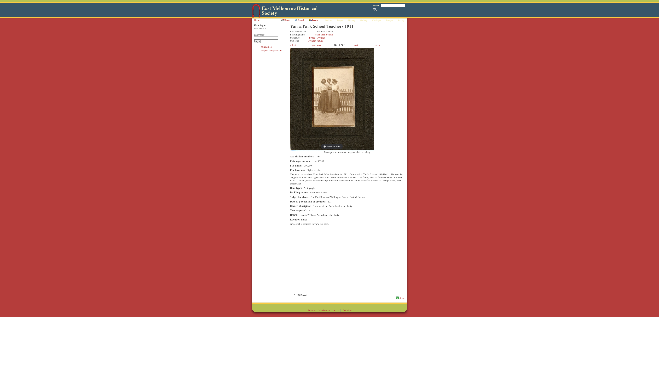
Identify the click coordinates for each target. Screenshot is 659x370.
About (336, 310)
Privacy (311, 310)
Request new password (271, 50)
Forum (315, 20)
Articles (328, 20)
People (340, 20)
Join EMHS (266, 46)
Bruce (312, 37)
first (294, 45)
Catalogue (376, 20)
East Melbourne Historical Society (290, 10)
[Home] (256, 16)
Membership (324, 310)
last (376, 45)
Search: (377, 5)
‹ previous (316, 45)
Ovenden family (315, 40)
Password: (259, 34)
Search (301, 20)
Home (257, 20)
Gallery (363, 20)
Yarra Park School (324, 34)
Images (389, 20)
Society (401, 20)
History (351, 20)
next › (357, 45)
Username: (260, 28)
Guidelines (347, 310)
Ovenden (321, 37)
